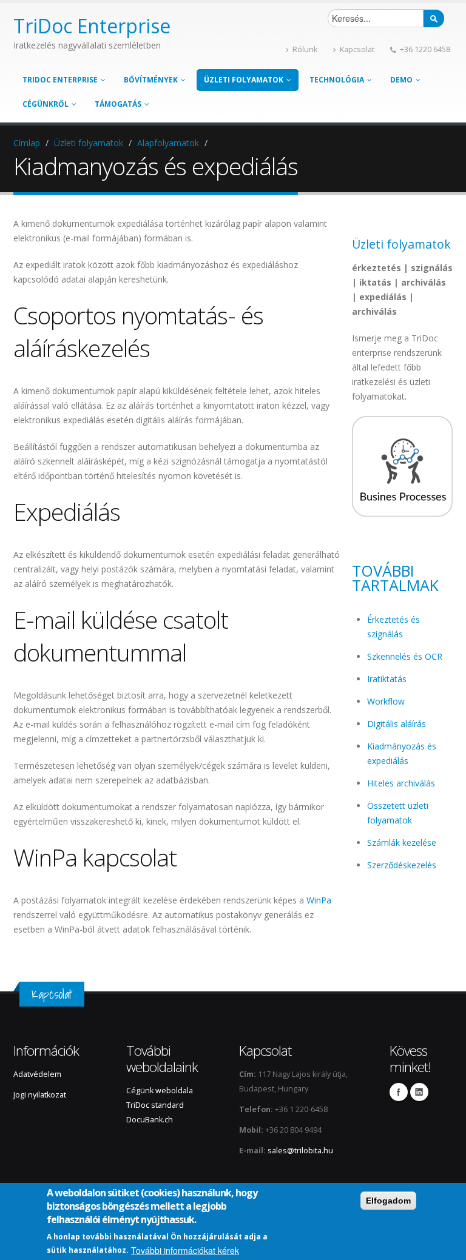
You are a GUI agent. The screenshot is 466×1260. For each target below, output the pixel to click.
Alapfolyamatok (168, 143)
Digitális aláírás (396, 723)
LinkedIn (419, 1092)
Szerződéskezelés (401, 865)
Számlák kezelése (401, 842)
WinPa (318, 900)
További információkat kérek (185, 1250)
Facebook (399, 1092)
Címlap (26, 143)
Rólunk (304, 49)
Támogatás (118, 104)
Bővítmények (151, 80)
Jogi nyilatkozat (39, 1095)
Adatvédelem (37, 1074)
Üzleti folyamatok (243, 80)
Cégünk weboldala (159, 1090)
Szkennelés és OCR (404, 656)
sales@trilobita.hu (300, 1150)
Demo (401, 80)
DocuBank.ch (149, 1119)
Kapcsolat (357, 49)
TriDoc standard (156, 1105)
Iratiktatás (387, 679)
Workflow (386, 701)
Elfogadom (388, 1200)
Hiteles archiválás (401, 783)
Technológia (336, 80)
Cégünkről (45, 104)
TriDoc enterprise (60, 80)
